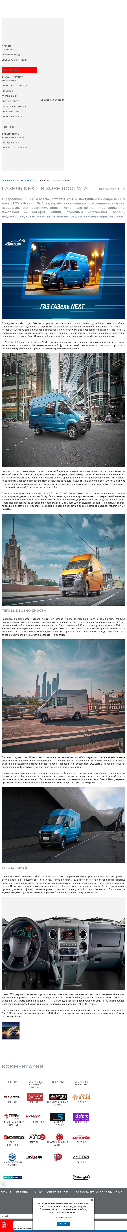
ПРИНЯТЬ (63, 1224)
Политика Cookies (63, 1217)
